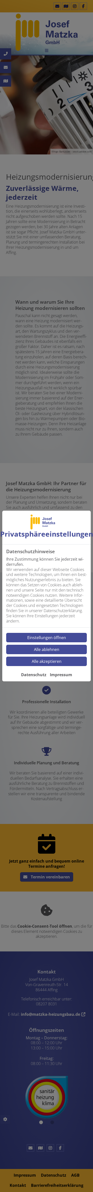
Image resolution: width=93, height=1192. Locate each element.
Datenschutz (33, 674)
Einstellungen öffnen (46, 637)
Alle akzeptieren (47, 661)
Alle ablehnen (46, 649)
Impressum (61, 674)
